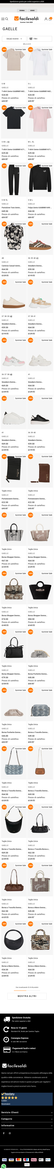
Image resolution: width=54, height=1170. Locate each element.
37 (3, 316)
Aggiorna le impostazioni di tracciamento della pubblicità (27, 1152)
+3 (11, 374)
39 (32, 258)
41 (35, 316)
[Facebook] (3, 1133)
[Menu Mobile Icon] (2, 19)
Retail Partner (46, 1149)
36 (29, 258)
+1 (8, 142)
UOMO (32, 10)
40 (35, 258)
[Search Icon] (6, 19)
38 (5, 316)
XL (33, 142)
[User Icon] (46, 19)
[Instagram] (9, 1133)
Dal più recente (12, 39)
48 (3, 258)
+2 (11, 316)
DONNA (22, 10)
